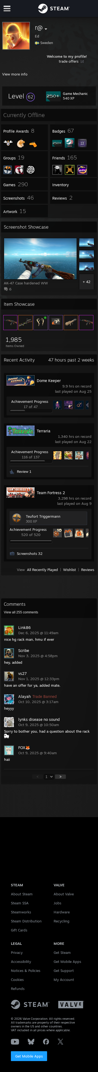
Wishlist (69, 569)
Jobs (57, 903)
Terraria (43, 431)
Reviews (87, 569)
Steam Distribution (26, 921)
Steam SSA (20, 903)
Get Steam (62, 952)
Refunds (17, 988)
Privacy (17, 952)
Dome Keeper (49, 380)
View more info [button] (14, 74)
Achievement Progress (29, 401)
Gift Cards (19, 930)
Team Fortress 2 (51, 492)
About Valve (64, 894)
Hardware (62, 912)
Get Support (64, 970)
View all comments (21, 612)
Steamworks (21, 912)
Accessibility (21, 961)
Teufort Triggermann (43, 516)
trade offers (69, 61)
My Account (64, 979)
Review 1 (24, 471)
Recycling (61, 921)
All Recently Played (42, 569)
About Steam (22, 894)
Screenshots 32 (29, 553)
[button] (21, 96)
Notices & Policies (25, 970)
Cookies (17, 979)
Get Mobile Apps (29, 1056)
